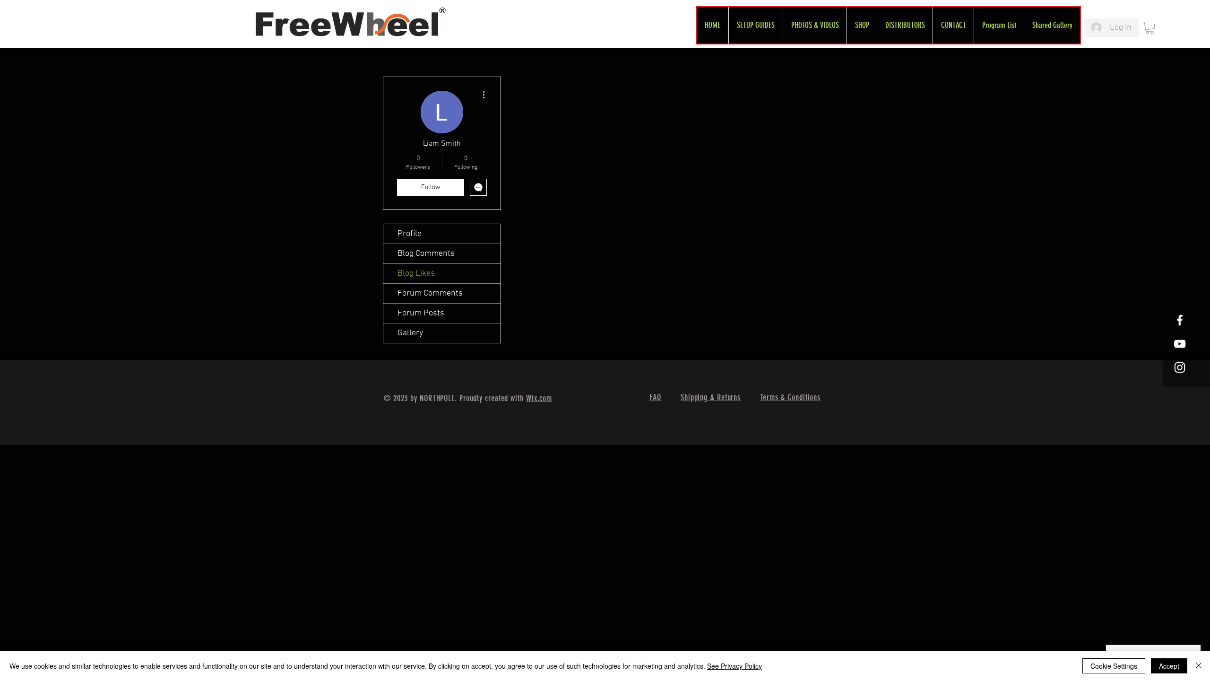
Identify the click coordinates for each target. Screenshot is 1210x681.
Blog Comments (426, 254)
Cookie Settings (1113, 666)
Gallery (410, 333)
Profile (410, 234)
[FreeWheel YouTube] (1180, 344)
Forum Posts (421, 313)
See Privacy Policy (734, 666)
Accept (1169, 666)
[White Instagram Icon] (1180, 367)
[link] (1149, 28)
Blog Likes (416, 274)
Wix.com (539, 398)
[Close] (1198, 665)
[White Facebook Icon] (1180, 320)
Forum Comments (430, 293)
